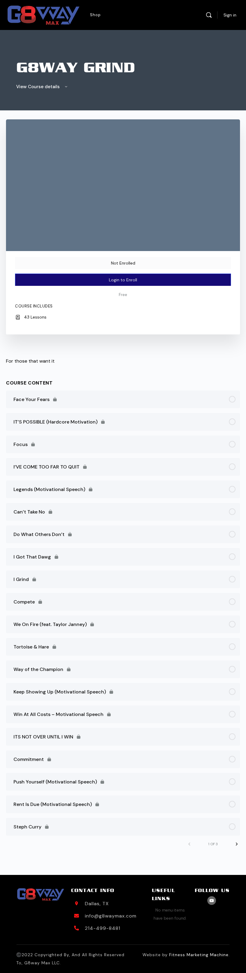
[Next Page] (236, 844)
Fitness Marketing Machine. (199, 954)
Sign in (230, 15)
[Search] (209, 15)
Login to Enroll (123, 280)
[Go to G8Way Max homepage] (43, 15)
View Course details (38, 87)
